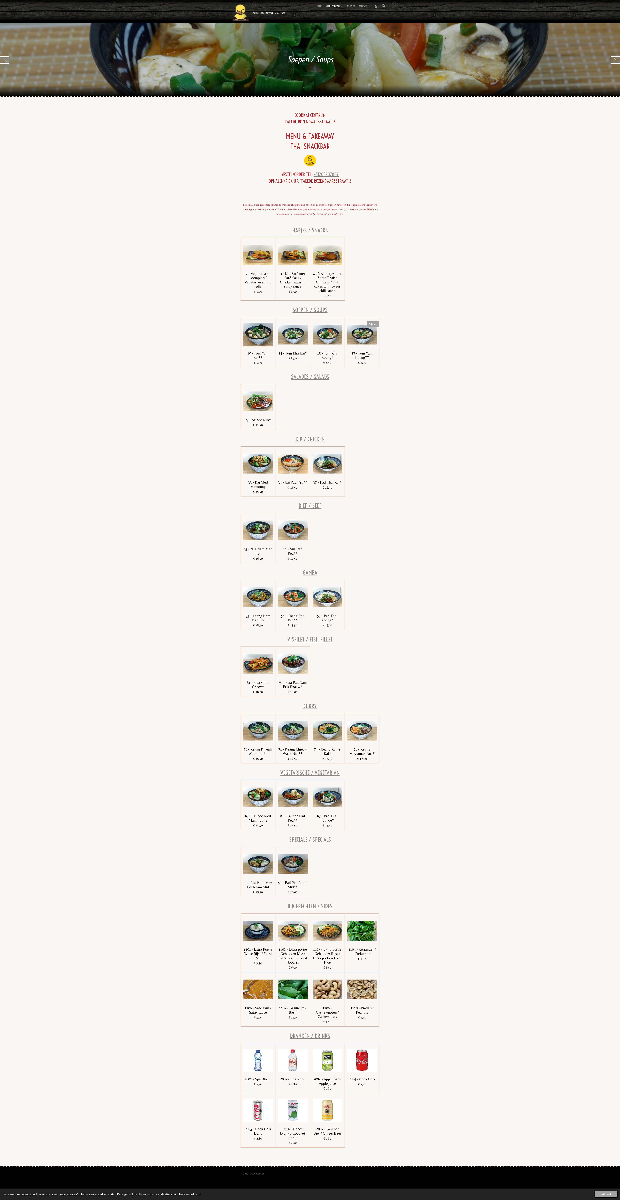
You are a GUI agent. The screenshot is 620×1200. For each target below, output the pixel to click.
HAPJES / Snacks (310, 230)
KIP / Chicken (310, 439)
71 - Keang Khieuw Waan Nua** (292, 751)
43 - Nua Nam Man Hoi (258, 551)
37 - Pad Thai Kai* (327, 482)
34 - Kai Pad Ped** (292, 482)
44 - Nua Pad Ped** (292, 551)
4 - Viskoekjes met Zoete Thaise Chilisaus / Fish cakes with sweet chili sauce (327, 282)
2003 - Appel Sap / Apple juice (327, 1081)
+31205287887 (326, 174)
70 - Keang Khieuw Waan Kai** (258, 751)
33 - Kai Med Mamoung (258, 484)
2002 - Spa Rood (292, 1079)
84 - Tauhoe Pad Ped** (292, 818)
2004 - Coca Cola (362, 1079)
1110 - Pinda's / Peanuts (362, 1010)
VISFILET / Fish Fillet (310, 639)
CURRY (310, 706)
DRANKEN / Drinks (310, 1035)
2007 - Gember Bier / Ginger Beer (327, 1131)
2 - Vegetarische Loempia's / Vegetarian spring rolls (258, 280)
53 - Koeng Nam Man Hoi (258, 618)
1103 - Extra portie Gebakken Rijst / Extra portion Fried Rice (327, 955)
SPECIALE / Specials (310, 839)
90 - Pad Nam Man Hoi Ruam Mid (258, 885)
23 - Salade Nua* (258, 420)
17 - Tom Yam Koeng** (362, 355)
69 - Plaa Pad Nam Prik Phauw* (293, 684)
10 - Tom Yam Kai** (258, 355)
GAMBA (310, 572)
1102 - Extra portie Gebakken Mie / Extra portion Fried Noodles (292, 955)
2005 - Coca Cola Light (258, 1131)
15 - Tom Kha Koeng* (327, 355)
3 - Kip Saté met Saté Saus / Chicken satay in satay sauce (292, 280)
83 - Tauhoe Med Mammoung (258, 818)
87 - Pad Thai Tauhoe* (327, 818)
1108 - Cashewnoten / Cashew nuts (327, 1012)
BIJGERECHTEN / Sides (310, 906)
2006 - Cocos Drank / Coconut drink (292, 1133)
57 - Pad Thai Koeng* (327, 618)
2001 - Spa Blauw (258, 1079)
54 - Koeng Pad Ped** (292, 618)
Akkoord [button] (606, 1194)
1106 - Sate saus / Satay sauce (258, 1010)
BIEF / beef (310, 505)
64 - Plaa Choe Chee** (258, 684)
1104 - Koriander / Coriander (362, 951)
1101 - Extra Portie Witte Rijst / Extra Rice (258, 953)
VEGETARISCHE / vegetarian (310, 772)
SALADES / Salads (310, 376)
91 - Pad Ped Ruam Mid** (292, 885)
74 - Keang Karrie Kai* (327, 751)
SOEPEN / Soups (310, 309)
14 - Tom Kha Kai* (293, 353)
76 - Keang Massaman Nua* (362, 751)
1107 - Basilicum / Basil (292, 1010)
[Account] (376, 6)
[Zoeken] (384, 5)
